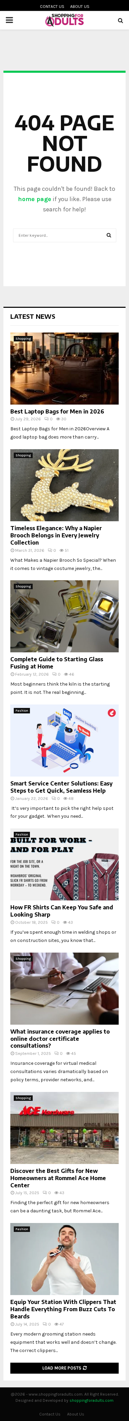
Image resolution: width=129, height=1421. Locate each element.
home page (34, 199)
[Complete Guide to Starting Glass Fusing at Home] (64, 616)
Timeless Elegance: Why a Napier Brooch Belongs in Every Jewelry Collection (56, 535)
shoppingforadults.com (91, 1400)
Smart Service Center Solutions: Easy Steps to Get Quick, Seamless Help (61, 787)
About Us (79, 6)
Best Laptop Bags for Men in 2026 (57, 411)
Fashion (21, 711)
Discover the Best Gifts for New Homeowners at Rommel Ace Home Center (58, 1178)
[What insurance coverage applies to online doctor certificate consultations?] (64, 989)
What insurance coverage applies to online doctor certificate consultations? (60, 1038)
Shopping (23, 339)
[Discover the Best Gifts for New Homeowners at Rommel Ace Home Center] (64, 1128)
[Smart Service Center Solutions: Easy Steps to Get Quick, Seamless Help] (64, 740)
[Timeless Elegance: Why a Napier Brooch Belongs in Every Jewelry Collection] (64, 485)
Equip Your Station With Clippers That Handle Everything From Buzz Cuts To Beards (63, 1309)
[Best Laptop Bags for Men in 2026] (64, 369)
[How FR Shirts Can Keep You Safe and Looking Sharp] (64, 864)
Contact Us (52, 6)
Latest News (32, 316)
